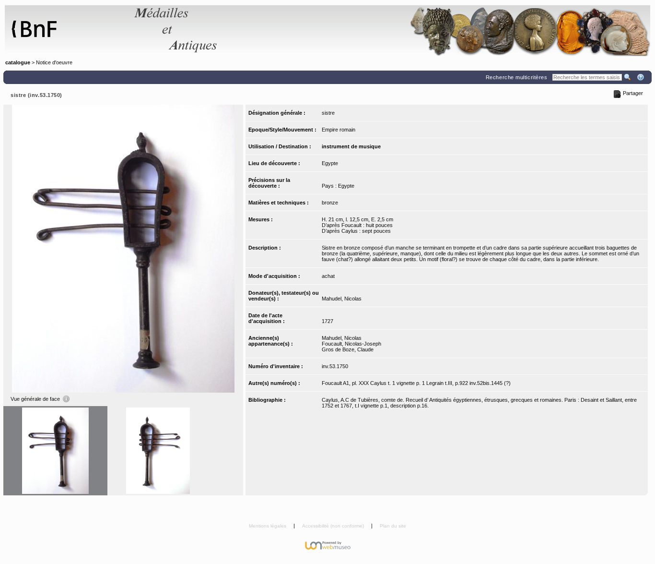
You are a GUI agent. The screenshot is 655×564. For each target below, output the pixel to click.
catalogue (17, 62)
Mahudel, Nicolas (342, 298)
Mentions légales (268, 525)
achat (328, 276)
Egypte (330, 163)
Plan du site (393, 525)
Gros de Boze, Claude (348, 349)
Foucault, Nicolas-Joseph (351, 344)
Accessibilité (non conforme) (333, 525)
